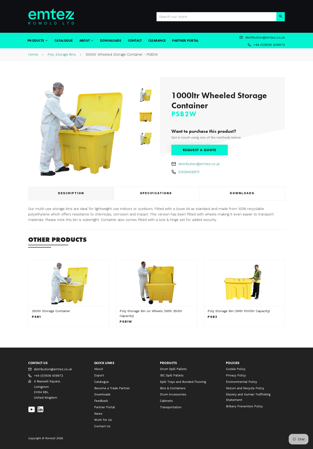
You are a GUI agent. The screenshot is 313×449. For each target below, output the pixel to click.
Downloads (110, 40)
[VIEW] (68, 283)
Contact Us (102, 426)
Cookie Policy (235, 369)
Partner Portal (185, 40)
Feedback (101, 401)
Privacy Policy (236, 375)
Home (33, 54)
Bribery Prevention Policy (244, 406)
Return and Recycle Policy (245, 388)
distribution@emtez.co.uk (199, 164)
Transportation (170, 407)
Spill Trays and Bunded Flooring (183, 382)
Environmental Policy (241, 382)
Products (36, 40)
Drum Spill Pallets (173, 369)
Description (71, 193)
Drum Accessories (173, 394)
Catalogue (64, 40)
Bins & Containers (173, 388)
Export (99, 375)
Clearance (157, 40)
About (85, 40)
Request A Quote (199, 150)
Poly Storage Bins (62, 54)
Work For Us (103, 420)
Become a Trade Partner (112, 388)
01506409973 (188, 172)
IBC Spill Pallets (172, 375)
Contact (135, 40)
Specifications (156, 193)
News (98, 413)
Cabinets (166, 401)
